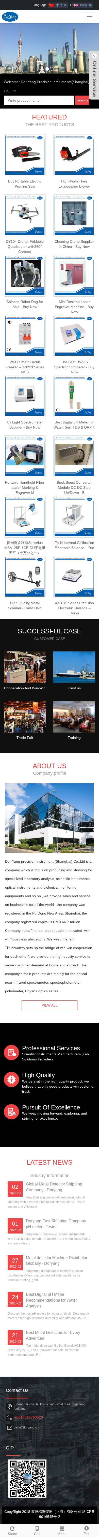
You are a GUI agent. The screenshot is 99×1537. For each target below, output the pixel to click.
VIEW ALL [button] (50, 1005)
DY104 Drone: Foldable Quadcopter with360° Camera (25, 246)
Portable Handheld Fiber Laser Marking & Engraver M (24, 487)
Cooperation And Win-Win (24, 688)
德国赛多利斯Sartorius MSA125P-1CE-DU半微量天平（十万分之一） (24, 548)
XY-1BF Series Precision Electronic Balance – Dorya (74, 608)
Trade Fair (24, 738)
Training (74, 738)
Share (12, 1534)
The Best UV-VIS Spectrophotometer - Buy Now (74, 367)
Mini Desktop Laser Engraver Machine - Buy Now (74, 307)
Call (37, 1534)
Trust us (74, 688)
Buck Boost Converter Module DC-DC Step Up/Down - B (74, 487)
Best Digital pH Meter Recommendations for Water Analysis (51, 1300)
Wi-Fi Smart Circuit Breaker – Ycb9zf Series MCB (24, 367)
